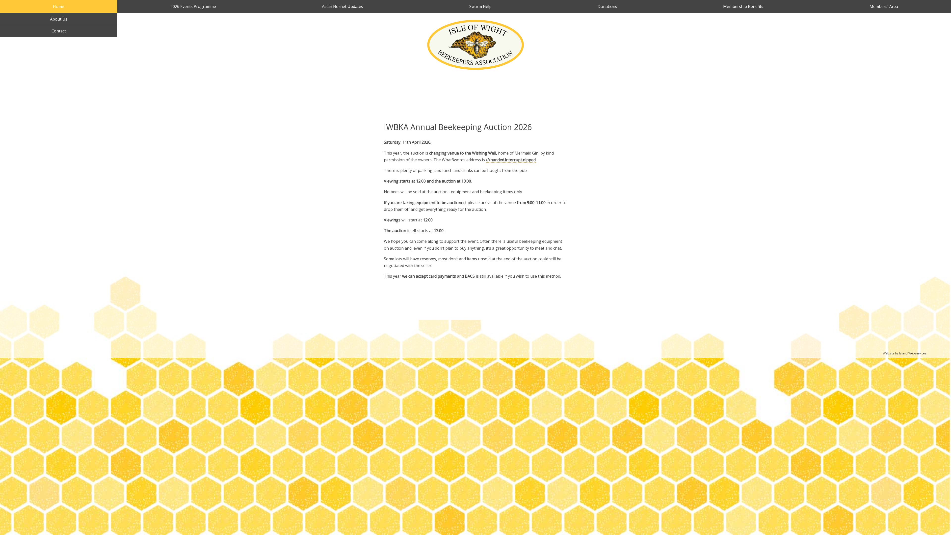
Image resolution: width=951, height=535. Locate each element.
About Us (58, 19)
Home (58, 6)
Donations (607, 6)
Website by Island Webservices (904, 353)
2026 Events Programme (193, 6)
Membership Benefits (743, 6)
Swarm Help (480, 6)
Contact (59, 31)
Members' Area (884, 6)
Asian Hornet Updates (342, 6)
